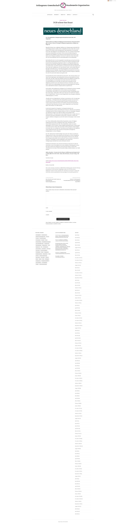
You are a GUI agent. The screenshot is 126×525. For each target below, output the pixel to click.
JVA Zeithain (38, 252)
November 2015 (78, 471)
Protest (37, 255)
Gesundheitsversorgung (46, 241)
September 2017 (78, 415)
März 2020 (77, 340)
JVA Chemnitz (38, 248)
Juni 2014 (76, 511)
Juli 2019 (76, 360)
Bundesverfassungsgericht (40, 236)
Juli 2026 (76, 235)
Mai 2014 (76, 513)
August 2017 (77, 418)
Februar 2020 (77, 343)
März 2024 (77, 270)
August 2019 (77, 358)
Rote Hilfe (43, 257)
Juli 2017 (76, 420)
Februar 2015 (77, 491)
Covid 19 (42, 240)
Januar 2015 (77, 493)
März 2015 (77, 488)
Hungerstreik (44, 245)
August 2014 (77, 506)
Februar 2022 (77, 295)
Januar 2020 (77, 345)
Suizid (40, 259)
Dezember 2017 (78, 408)
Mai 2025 (76, 250)
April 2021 (77, 307)
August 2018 (77, 388)
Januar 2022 (77, 297)
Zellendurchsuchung (43, 264)
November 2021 (78, 300)
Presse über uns (63, 20)
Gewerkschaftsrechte (39, 243)
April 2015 (77, 486)
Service (69, 14)
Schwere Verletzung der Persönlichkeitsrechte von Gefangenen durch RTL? (72, 180)
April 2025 (77, 252)
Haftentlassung (38, 245)
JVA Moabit (44, 248)
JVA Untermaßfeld (44, 250)
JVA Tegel (48, 248)
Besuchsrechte (44, 234)
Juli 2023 (76, 280)
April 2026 (77, 242)
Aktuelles (49, 14)
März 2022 (77, 292)
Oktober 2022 (77, 287)
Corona (37, 238)
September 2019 (78, 355)
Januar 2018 (77, 405)
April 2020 (77, 338)
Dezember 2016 (78, 438)
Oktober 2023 (77, 275)
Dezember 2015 (78, 468)
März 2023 (77, 285)
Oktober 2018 (77, 383)
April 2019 (77, 368)
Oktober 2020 (77, 322)
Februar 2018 (77, 403)
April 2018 (77, 398)
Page (49, 253)
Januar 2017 (77, 436)
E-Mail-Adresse (49, 211)
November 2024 (78, 260)
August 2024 (77, 265)
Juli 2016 (76, 451)
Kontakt (75, 14)
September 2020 (78, 325)
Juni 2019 (76, 363)
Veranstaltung (44, 262)
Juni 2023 (77, 282)
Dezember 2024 (78, 257)
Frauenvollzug (38, 241)
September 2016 (78, 446)
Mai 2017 (76, 425)
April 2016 (77, 458)
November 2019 (78, 350)
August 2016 (77, 448)
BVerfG (47, 236)
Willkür (37, 264)
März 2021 (77, 310)
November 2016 (78, 441)
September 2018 (78, 385)
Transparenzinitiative (45, 260)
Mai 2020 (76, 335)
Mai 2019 (76, 365)
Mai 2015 (76, 483)
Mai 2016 (76, 456)
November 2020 (78, 320)
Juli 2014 (76, 508)
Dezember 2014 (78, 496)
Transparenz (38, 260)
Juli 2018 (76, 390)
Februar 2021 (77, 312)
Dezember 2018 (78, 378)
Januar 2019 (77, 375)
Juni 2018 (76, 393)
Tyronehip (57, 255)
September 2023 (78, 277)
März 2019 (77, 370)
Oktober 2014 (77, 501)
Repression (38, 257)
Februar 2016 (77, 463)
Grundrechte (47, 243)
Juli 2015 (76, 478)
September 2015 (78, 473)
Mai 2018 (76, 395)
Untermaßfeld (38, 262)
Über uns (63, 14)
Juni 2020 (77, 333)
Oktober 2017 (77, 413)
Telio (43, 259)
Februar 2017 (77, 433)
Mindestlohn (45, 253)
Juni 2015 (76, 481)
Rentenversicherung (43, 255)
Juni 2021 (76, 305)
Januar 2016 (77, 466)
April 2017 (77, 428)
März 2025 (77, 255)
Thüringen (47, 259)
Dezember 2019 (78, 348)
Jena (49, 245)
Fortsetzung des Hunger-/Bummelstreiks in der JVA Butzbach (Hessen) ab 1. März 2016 (62, 236)
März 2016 (77, 461)
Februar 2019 (77, 373)
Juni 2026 (77, 237)
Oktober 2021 (77, 302)
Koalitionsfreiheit (39, 253)
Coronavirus (38, 240)
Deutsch (110, 0)
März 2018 (77, 400)
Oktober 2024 (77, 262)
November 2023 (78, 272)
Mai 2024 (76, 267)
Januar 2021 (77, 315)
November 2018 (78, 380)
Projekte (56, 14)
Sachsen (47, 257)
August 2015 (77, 476)
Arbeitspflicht (38, 234)
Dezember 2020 (78, 317)
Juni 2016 (76, 453)
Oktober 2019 (77, 353)
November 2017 (78, 410)
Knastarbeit (46, 252)
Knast (42, 252)
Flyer (46, 240)
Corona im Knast (43, 238)
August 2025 (77, 247)
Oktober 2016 (77, 443)
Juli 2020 (76, 330)
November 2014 (78, 498)
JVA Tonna (37, 250)
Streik (37, 259)
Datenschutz (65, 521)
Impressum (60, 521)
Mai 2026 (76, 240)
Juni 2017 (76, 423)
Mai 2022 (76, 290)
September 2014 (78, 503)
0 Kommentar (68, 24)
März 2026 (77, 245)
